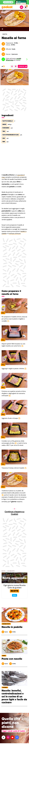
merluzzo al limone (15, 233)
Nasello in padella (12, 627)
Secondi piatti (11, 571)
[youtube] (12, 737)
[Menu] (21, 7)
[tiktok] (3, 737)
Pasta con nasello (12, 658)
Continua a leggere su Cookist (14, 512)
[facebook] (17, 737)
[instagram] (8, 737)
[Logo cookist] (7, 7)
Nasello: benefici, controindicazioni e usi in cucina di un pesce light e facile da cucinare (14, 696)
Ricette (3, 571)
